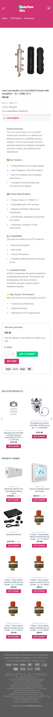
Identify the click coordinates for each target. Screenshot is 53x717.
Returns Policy (26, 675)
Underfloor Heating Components (26, 692)
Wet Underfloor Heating (26, 700)
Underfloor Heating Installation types (26, 694)
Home (4, 18)
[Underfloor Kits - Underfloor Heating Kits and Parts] (26, 8)
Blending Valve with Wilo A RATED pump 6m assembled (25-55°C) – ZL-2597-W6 (13, 436)
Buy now (12, 361)
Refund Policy (12, 675)
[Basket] (49, 8)
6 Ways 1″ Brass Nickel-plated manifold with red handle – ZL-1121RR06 (39, 628)
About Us (10, 674)
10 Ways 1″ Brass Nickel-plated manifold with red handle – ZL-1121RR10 (39, 536)
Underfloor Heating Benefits (26, 691)
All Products (16, 18)
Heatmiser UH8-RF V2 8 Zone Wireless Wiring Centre (13, 491)
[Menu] (3, 8)
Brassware (29, 18)
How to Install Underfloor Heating (26, 687)
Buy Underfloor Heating (26, 677)
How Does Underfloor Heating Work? (26, 685)
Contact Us (21, 674)
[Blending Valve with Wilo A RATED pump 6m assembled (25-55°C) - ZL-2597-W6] (13, 412)
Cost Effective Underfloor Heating (26, 681)
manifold (21, 111)
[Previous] (2, 424)
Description (13, 118)
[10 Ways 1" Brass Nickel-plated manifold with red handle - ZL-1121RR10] (39, 518)
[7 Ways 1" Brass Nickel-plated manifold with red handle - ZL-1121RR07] (13, 609)
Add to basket (27, 354)
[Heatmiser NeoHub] (13, 518)
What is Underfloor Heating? (27, 702)
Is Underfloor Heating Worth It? (20, 689)
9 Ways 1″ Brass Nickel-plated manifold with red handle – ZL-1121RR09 (13, 582)
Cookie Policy (41, 675)
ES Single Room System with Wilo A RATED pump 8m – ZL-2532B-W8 (39, 425)
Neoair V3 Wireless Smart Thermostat (39, 490)
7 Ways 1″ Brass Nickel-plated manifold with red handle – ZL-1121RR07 (13, 628)
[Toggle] (4, 118)
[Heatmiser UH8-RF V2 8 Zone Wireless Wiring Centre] (13, 473)
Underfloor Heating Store (38, 696)
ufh (27, 111)
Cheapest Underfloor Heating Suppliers (27, 679)
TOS (29, 674)
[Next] (51, 424)
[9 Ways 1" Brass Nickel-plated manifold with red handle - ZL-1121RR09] (13, 564)
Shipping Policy (39, 674)
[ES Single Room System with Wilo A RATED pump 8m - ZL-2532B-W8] (39, 407)
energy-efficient (12, 111)
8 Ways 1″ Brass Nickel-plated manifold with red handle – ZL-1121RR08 (39, 582)
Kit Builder (42, 689)
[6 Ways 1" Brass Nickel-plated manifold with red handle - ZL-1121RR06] (39, 609)
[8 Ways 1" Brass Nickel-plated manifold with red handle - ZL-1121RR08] (39, 564)
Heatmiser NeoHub (13, 534)
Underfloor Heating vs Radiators (26, 698)
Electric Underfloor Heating (26, 683)
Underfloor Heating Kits (14, 696)
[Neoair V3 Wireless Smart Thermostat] (39, 473)
